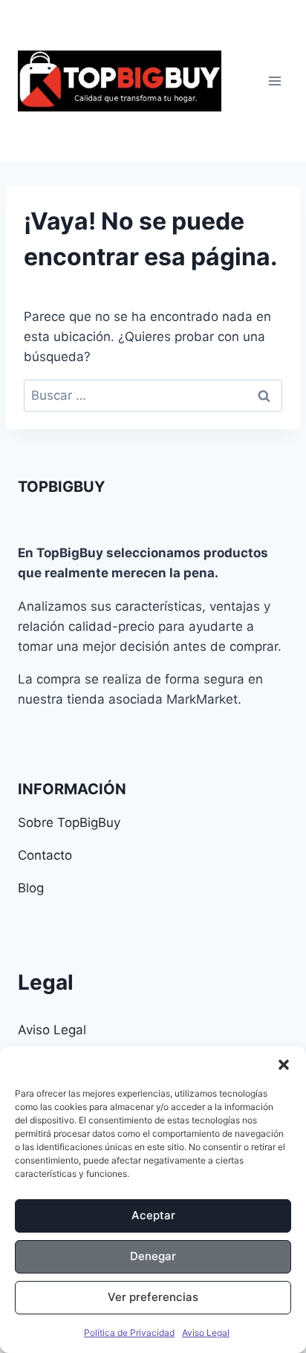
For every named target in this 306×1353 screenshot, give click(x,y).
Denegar (153, 1256)
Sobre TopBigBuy (69, 822)
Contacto (45, 855)
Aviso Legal (206, 1332)
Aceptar (153, 1215)
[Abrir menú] (274, 80)
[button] (283, 1064)
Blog (31, 887)
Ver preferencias (153, 1297)
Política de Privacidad (129, 1332)
